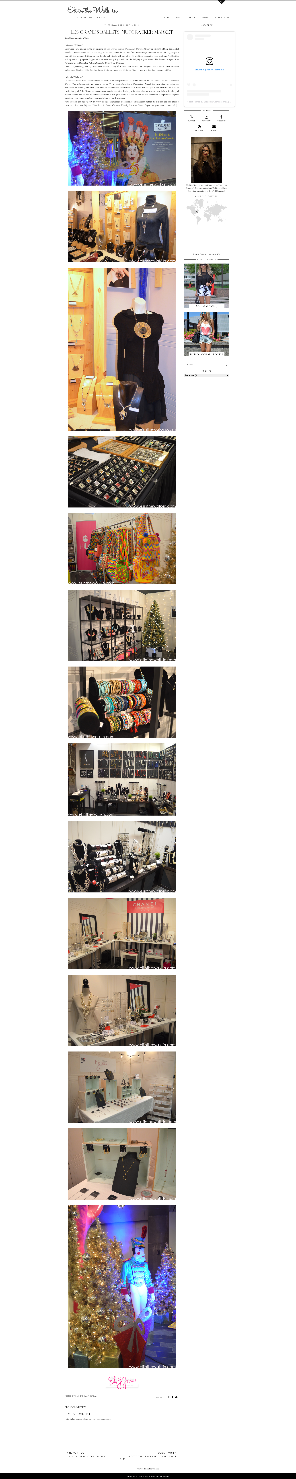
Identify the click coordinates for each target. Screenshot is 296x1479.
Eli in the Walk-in (92, 10)
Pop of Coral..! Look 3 (206, 354)
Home (167, 17)
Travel (191, 17)
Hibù (86, 69)
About (179, 17)
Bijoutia (79, 69)
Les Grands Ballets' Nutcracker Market (124, 48)
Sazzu (100, 69)
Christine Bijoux (130, 69)
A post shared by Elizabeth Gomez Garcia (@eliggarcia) (214, 101)
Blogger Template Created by (148, 1476)
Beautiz (93, 69)
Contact (205, 17)
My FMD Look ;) (206, 306)
